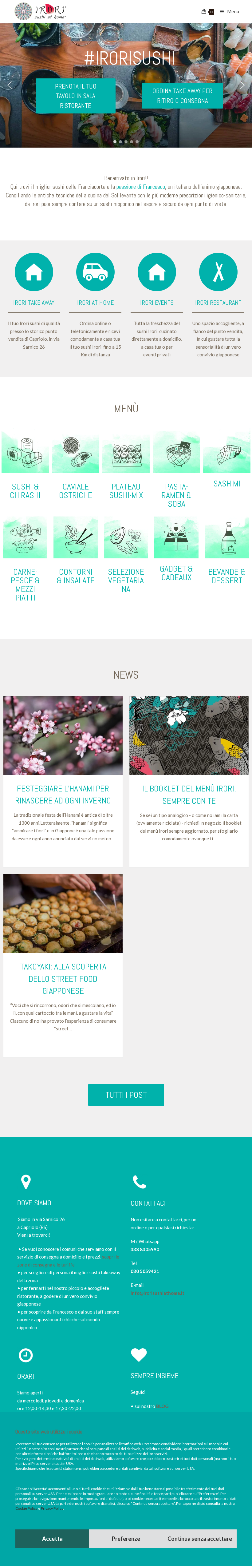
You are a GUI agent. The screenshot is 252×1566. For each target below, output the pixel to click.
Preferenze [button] (126, 1538)
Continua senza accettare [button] (199, 1538)
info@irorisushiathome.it (157, 1293)
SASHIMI (226, 483)
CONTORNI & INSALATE (76, 576)
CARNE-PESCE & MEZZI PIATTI (25, 584)
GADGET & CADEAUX (176, 573)
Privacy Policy (52, 1508)
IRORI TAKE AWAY (33, 303)
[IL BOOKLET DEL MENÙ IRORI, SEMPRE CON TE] (189, 735)
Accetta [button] (52, 1538)
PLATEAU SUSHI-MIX (126, 491)
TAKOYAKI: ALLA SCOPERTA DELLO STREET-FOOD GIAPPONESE (63, 978)
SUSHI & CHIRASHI (25, 491)
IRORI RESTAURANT (218, 303)
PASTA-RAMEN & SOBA (176, 495)
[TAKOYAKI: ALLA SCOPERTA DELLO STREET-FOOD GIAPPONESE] (63, 913)
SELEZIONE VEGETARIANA (126, 580)
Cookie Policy (26, 1508)
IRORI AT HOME (95, 303)
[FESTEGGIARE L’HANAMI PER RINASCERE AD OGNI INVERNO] (63, 735)
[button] (9, 85)
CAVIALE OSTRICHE (75, 491)
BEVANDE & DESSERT (227, 576)
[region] (126, 85)
